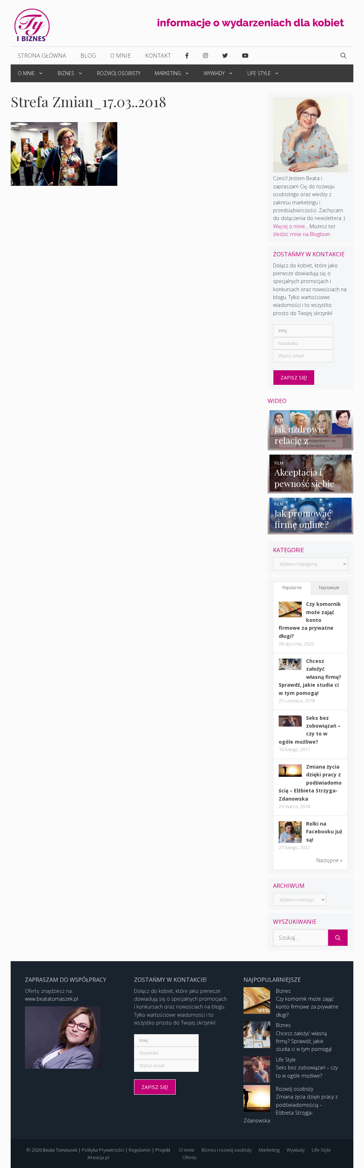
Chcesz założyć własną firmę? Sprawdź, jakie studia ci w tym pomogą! (310, 677)
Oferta (189, 1157)
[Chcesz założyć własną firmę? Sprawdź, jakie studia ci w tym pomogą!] (290, 668)
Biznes (66, 73)
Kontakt (158, 55)
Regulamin (140, 1150)
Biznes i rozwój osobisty (227, 1150)
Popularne (292, 588)
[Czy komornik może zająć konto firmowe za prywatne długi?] (290, 615)
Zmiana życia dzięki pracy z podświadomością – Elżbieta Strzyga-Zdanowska (310, 782)
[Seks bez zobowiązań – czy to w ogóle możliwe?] (290, 724)
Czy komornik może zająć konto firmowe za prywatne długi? (310, 620)
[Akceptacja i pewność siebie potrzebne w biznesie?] (310, 489)
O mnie (120, 55)
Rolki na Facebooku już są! (324, 831)
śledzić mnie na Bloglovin (301, 234)
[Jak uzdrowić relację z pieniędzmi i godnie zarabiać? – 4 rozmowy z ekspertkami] (310, 446)
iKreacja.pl (98, 1157)
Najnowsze (329, 588)
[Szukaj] (338, 937)
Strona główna (42, 55)
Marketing (168, 73)
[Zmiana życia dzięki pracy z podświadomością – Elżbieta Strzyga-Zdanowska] (290, 774)
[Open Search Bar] (343, 55)
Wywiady (214, 73)
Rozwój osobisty (118, 73)
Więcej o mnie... (290, 226)
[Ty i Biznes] (32, 24)
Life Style (259, 73)
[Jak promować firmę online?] (310, 530)
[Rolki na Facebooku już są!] (290, 842)
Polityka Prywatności (103, 1150)
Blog (88, 55)
